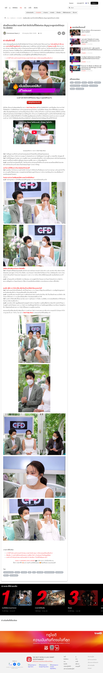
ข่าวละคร (46, 12)
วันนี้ (6, 8)
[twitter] (18, 664)
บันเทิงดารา (13, 18)
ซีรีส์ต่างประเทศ (67, 12)
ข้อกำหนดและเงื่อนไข (92, 659)
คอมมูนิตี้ (77, 666)
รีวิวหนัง (59, 12)
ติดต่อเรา (90, 668)
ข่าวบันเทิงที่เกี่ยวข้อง (9, 620)
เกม (25, 8)
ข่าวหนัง (52, 12)
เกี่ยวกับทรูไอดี (91, 657)
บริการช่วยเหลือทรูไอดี (69, 669)
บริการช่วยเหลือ (91, 665)
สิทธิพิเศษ (15, 8)
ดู (9, 8)
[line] (10, 664)
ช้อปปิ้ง (65, 664)
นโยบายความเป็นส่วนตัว (93, 662)
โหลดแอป (71, 3)
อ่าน (21, 8)
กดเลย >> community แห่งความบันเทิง (25, 560)
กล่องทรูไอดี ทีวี (80, 3)
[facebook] (14, 664)
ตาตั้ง (30, 8)
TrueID (9, 3)
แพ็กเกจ (77, 664)
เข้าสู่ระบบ (94, 3)
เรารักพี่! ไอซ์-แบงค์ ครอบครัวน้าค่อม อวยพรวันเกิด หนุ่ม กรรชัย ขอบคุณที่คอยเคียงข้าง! (29, 58)
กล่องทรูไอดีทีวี (67, 666)
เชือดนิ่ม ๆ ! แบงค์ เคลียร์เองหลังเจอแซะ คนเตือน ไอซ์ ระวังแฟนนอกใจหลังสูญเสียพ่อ (28, 555)
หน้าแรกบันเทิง (29, 12)
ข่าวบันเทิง (38, 12)
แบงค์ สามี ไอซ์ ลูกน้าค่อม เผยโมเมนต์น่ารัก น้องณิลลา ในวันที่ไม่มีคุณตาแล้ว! (26, 557)
